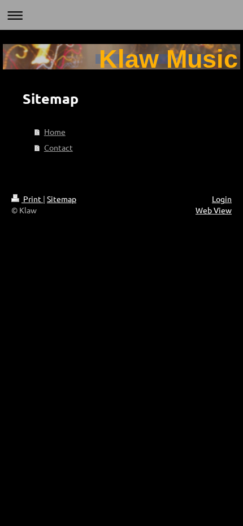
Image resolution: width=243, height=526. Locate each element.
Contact (58, 147)
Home (55, 131)
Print (32, 199)
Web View (214, 210)
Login (222, 199)
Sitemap (61, 199)
